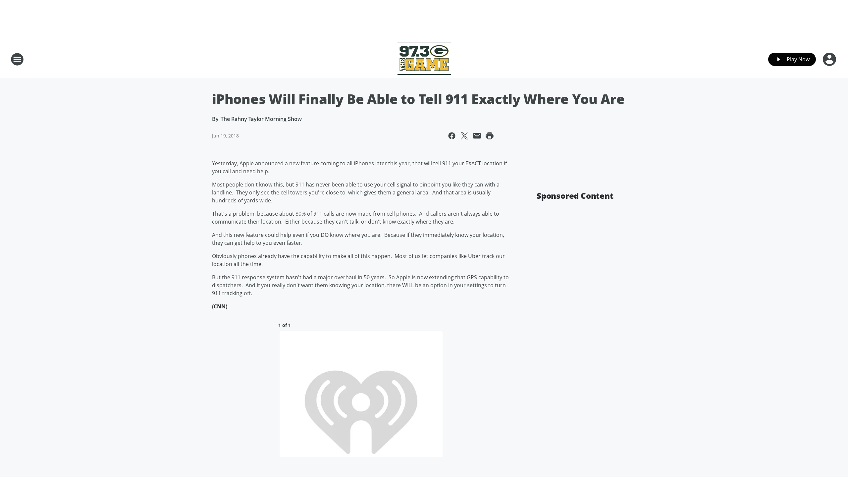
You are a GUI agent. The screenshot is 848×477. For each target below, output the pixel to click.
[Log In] (830, 59)
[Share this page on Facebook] (451, 135)
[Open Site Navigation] (17, 59)
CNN (220, 306)
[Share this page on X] (464, 135)
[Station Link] (424, 59)
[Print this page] (489, 135)
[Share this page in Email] (477, 135)
